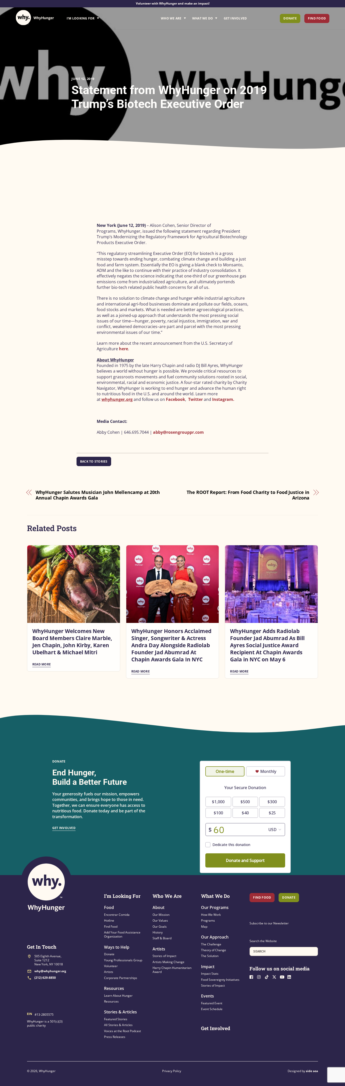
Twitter (195, 399)
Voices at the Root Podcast (122, 1031)
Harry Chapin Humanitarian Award (172, 970)
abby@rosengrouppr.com (178, 432)
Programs (208, 920)
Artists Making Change (168, 962)
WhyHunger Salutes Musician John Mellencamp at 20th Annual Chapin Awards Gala (98, 495)
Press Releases (114, 1037)
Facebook (175, 399)
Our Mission (161, 915)
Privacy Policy (171, 1071)
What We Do (202, 18)
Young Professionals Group (123, 960)
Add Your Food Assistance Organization (122, 934)
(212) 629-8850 (45, 977)
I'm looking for (97, 16)
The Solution (209, 956)
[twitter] (275, 976)
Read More (41, 664)
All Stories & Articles (118, 1025)
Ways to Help (116, 947)
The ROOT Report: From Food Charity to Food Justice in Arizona (248, 495)
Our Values (160, 920)
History (158, 932)
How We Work (211, 915)
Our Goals (160, 926)
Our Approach (215, 937)
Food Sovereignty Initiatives (220, 980)
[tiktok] (268, 976)
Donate (290, 18)
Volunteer (111, 966)
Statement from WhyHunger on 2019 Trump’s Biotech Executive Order (169, 97)
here (123, 349)
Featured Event (211, 1003)
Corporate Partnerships (120, 978)
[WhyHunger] (35, 17)
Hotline (109, 920)
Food (109, 907)
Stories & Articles (120, 1012)
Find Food (317, 18)
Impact (207, 966)
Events (207, 996)
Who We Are (171, 18)
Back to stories (94, 461)
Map (204, 926)
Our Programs (215, 907)
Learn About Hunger (118, 995)
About (158, 907)
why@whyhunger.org (50, 971)
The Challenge (211, 944)
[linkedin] (290, 976)
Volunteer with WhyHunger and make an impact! (172, 3)
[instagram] (260, 976)
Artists (108, 972)
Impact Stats (209, 973)
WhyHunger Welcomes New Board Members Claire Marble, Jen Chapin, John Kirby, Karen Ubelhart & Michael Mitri (72, 641)
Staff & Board (162, 938)
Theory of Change (213, 950)
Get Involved (235, 18)
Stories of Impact (164, 956)
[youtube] (283, 976)
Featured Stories (115, 1019)
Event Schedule (212, 1009)
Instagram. (223, 399)
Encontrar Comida (117, 915)
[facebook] (253, 976)
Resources (114, 988)
